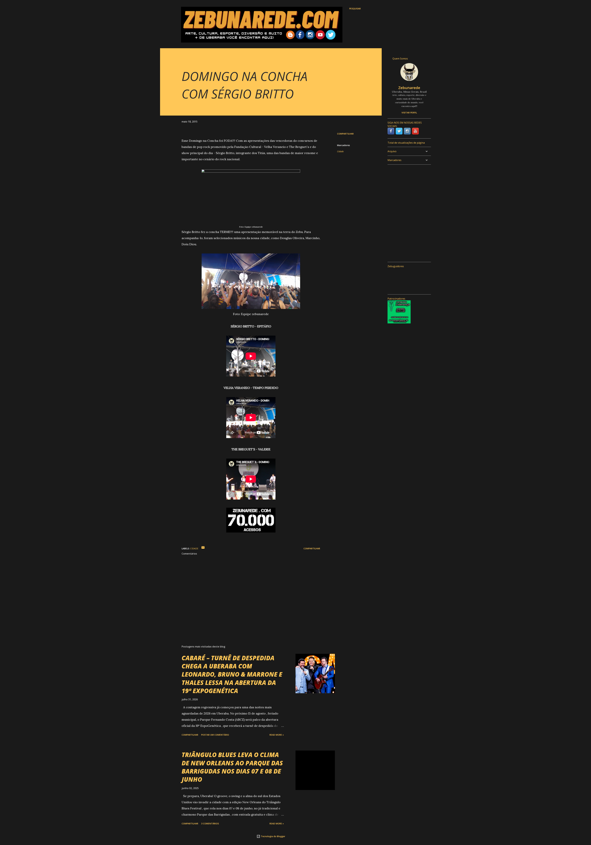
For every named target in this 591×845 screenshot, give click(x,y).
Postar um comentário (215, 734)
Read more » (276, 734)
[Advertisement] (408, 213)
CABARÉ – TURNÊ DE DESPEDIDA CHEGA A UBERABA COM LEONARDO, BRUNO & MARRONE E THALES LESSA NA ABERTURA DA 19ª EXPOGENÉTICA (232, 674)
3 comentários (210, 823)
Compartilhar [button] (345, 133)
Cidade (340, 151)
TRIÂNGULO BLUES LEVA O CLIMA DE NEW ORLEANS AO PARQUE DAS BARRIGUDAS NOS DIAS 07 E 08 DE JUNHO (232, 767)
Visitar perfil (409, 112)
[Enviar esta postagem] (203, 548)
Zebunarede (409, 87)
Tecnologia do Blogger (272, 836)
